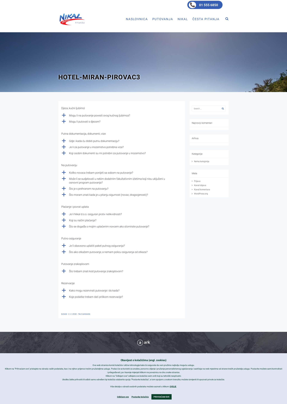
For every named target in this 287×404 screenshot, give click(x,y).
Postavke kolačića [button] (140, 397)
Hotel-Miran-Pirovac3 (99, 77)
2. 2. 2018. (72, 314)
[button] (121, 115)
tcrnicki (64, 314)
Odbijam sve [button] (123, 397)
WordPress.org (201, 193)
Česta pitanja (205, 19)
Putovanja (162, 19)
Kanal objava (200, 185)
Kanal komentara (202, 189)
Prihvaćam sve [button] (162, 397)
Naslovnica (137, 19)
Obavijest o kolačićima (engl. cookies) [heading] (143, 360)
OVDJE (173, 386)
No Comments (84, 314)
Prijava (197, 181)
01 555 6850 (208, 5)
